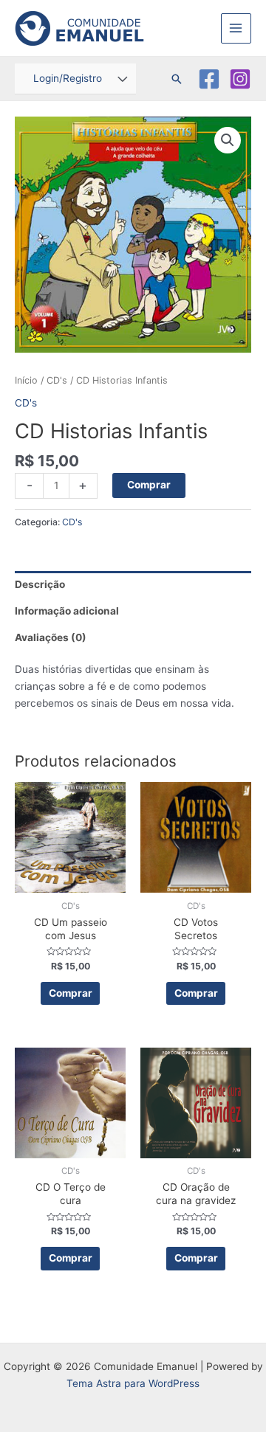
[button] (227, 140)
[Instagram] (240, 79)
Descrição (40, 584)
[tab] (133, 584)
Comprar (149, 485)
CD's (57, 380)
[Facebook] (209, 79)
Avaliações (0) (50, 637)
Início (26, 380)
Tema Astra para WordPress (133, 1383)
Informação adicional (67, 611)
